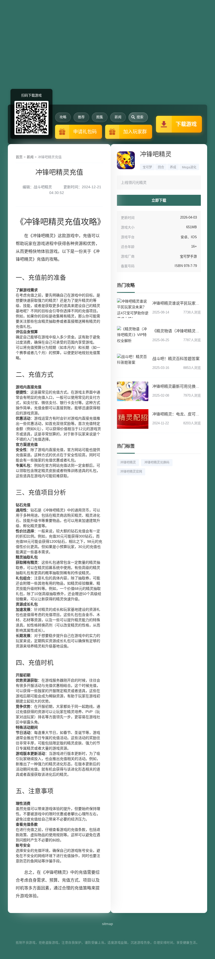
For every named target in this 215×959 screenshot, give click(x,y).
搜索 (140, 117)
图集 (99, 117)
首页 (19, 157)
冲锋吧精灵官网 (131, 471)
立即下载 (159, 200)
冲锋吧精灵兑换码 (156, 462)
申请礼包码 (85, 131)
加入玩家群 (135, 131)
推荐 (81, 117)
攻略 (63, 117)
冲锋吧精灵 (155, 154)
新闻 (118, 117)
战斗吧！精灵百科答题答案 (176, 358)
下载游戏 (186, 124)
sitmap (107, 924)
